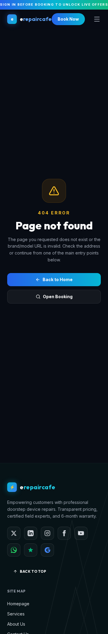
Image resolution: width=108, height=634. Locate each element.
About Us (16, 624)
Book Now (68, 19)
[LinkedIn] (30, 533)
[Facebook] (64, 533)
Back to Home (58, 279)
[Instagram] (47, 533)
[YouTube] (81, 533)
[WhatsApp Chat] (13, 550)
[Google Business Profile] (47, 550)
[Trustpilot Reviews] (30, 550)
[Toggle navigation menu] (97, 19)
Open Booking (58, 296)
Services (16, 613)
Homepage (18, 603)
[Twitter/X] (13, 533)
